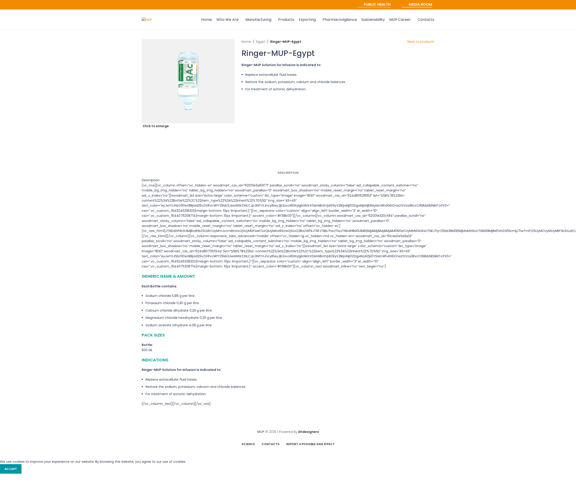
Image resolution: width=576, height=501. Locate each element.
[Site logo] (147, 19)
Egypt (260, 41)
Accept (11, 469)
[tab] (288, 173)
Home (246, 41)
